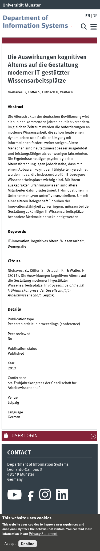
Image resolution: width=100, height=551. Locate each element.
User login (24, 436)
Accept (10, 544)
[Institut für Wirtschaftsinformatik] (39, 22)
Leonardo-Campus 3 (24, 470)
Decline (27, 544)
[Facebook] (30, 496)
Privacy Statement (43, 534)
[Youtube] (14, 496)
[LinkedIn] (62, 496)
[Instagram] (45, 496)
